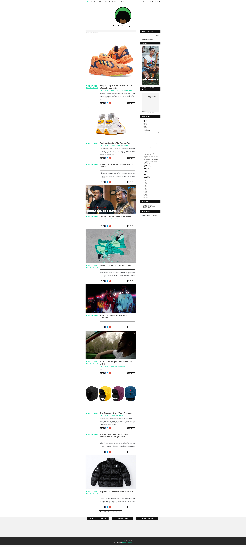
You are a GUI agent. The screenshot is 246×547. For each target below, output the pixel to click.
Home (88, 1)
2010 (144, 194)
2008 (144, 197)
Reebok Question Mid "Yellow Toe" (115, 143)
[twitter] (144, 1)
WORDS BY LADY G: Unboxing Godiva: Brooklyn (149, 207)
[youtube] (157, 1)
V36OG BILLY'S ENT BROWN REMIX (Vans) (150, 137)
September (146, 166)
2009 (144, 195)
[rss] (153, 1)
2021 (144, 127)
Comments (129, 90)
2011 (144, 192)
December (146, 130)
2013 (144, 189)
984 (116, 511)
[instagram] (151, 1)
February (146, 177)
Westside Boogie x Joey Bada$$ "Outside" (150, 144)
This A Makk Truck (95, 32)
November (146, 163)
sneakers (118, 145)
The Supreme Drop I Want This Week (116, 413)
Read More (131, 103)
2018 (144, 182)
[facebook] (146, 1)
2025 (144, 121)
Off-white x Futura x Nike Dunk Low (150, 162)
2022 (144, 126)
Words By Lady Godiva (148, 205)
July (145, 169)
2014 (144, 188)
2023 (144, 124)
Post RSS (122, 1)
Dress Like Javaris (115, 90)
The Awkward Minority (89, 32)
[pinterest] (132, 540)
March (145, 176)
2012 (144, 191)
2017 (144, 183)
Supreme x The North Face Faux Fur (116, 492)
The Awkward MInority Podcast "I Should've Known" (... (151, 154)
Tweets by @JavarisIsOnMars (148, 39)
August (146, 168)
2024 (144, 123)
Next (120, 511)
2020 (144, 129)
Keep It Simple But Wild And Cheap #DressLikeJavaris (151, 132)
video (112, 218)
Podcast (93, 1)
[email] (155, 1)
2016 (144, 185)
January (146, 179)
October (146, 165)
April (145, 174)
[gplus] (148, 1)
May (145, 172)
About (106, 1)
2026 (144, 120)
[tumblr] (159, 1)
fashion (123, 90)
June (145, 171)
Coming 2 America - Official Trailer (115, 216)
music (112, 366)
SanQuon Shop (113, 1)
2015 (144, 186)
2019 (144, 180)
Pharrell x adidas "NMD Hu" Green (116, 265)
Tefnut (100, 1)
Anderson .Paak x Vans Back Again (151, 159)
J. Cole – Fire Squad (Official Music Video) (151, 147)
